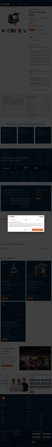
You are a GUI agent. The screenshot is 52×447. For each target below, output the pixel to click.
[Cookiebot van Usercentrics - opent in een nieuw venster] (39, 216)
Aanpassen (25, 229)
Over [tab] (38, 219)
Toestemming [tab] (14, 219)
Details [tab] (26, 219)
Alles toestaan (38, 229)
